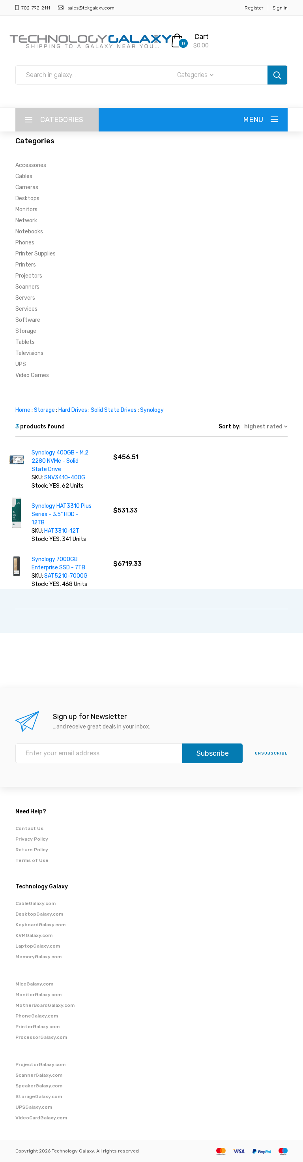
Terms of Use (32, 860)
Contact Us (29, 828)
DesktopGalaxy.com (39, 914)
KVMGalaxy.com (33, 935)
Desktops (27, 198)
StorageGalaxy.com (38, 1096)
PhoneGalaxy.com (36, 1016)
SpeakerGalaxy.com (38, 1086)
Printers (25, 264)
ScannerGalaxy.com (38, 1075)
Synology (152, 410)
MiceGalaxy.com (34, 984)
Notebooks (29, 231)
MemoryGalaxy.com (38, 956)
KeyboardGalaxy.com (40, 924)
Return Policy (31, 849)
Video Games (32, 375)
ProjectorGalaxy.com (40, 1064)
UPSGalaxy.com (33, 1107)
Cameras (26, 187)
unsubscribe (271, 753)
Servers (25, 298)
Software (27, 320)
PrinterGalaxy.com (37, 1026)
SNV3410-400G (64, 477)
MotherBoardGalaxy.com (45, 1005)
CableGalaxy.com (35, 903)
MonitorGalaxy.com (38, 994)
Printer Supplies (35, 253)
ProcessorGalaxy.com (41, 1037)
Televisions (29, 353)
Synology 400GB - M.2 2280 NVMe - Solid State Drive (60, 461)
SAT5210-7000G (66, 576)
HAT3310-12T (61, 530)
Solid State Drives (114, 410)
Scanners (27, 286)
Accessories (30, 165)
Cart (202, 36)
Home (22, 410)
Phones (24, 242)
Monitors (26, 209)
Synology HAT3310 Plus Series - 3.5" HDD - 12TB (62, 514)
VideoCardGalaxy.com (41, 1118)
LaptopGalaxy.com (37, 946)
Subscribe (212, 753)
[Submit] (277, 75)
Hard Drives (72, 410)
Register (254, 8)
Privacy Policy (31, 839)
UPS (20, 364)
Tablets (25, 342)
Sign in (280, 8)
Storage (25, 331)
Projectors (28, 275)
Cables (23, 176)
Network (26, 220)
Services (26, 309)
